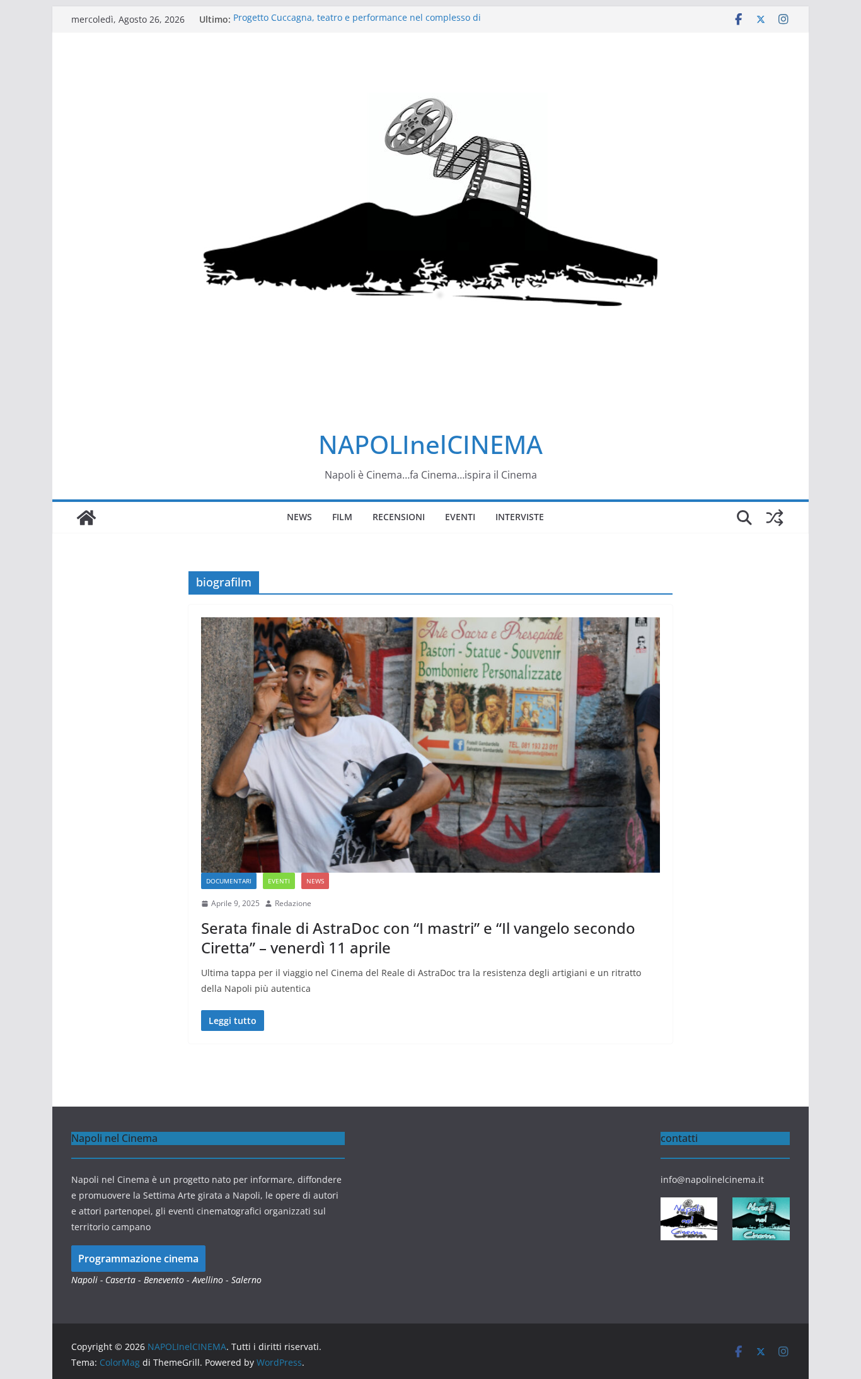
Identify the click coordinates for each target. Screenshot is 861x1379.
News (299, 517)
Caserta (120, 1280)
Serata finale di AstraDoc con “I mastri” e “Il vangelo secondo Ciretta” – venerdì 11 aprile (418, 937)
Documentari (228, 880)
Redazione (293, 903)
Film (342, 517)
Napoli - (88, 1280)
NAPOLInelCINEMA (430, 444)
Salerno (246, 1280)
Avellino (207, 1280)
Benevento (164, 1280)
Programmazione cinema (138, 1259)
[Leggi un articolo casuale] (775, 518)
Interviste (519, 517)
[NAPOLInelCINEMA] (86, 518)
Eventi (460, 517)
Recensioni (399, 517)
